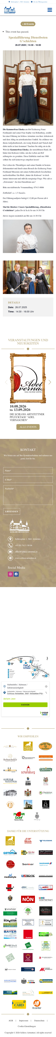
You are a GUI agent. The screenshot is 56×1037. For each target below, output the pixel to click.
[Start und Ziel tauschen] (46, 692)
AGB (11, 1020)
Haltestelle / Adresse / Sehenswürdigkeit (17, 686)
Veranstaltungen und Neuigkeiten (28, 341)
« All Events (28, 23)
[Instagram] (10, 574)
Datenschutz (39, 1020)
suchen (25, 705)
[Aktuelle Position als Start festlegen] (46, 686)
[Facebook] (16, 574)
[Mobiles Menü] (50, 9)
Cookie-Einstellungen (27, 1026)
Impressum (23, 1020)
